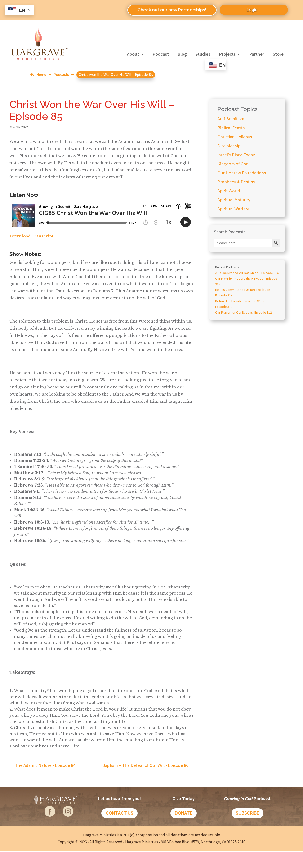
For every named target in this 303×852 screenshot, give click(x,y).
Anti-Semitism (231, 119)
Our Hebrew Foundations (242, 173)
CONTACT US (119, 813)
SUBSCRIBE (247, 813)
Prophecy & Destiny (236, 182)
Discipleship (229, 146)
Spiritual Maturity (234, 200)
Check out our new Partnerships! (172, 9)
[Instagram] (68, 815)
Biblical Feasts (231, 128)
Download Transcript (31, 236)
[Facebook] (50, 815)
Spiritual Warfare (234, 209)
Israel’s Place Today (236, 155)
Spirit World (229, 191)
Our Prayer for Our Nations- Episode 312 (243, 312)
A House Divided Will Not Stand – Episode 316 (247, 273)
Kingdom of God (233, 164)
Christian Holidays (235, 137)
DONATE (183, 813)
